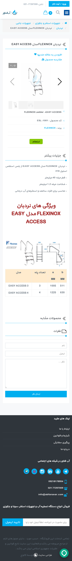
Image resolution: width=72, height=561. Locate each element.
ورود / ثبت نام (59, 4)
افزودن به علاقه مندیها (49, 55)
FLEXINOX (50, 128)
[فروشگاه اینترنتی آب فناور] (66, 23)
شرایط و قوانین (61, 436)
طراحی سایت (45, 555)
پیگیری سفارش (61, 442)
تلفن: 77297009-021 (33, 4)
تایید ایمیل (12, 522)
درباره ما (64, 449)
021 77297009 (56, 488)
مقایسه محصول (53, 60)
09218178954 (56, 481)
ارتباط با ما (64, 429)
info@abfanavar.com (51, 495)
